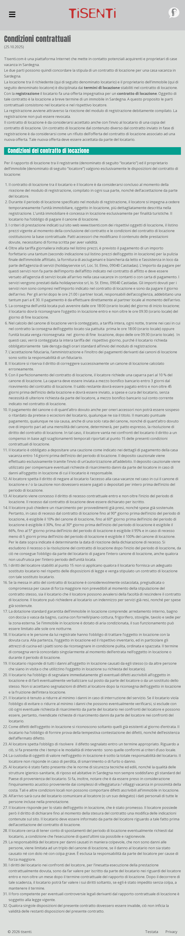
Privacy (171, 931)
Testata (151, 931)
